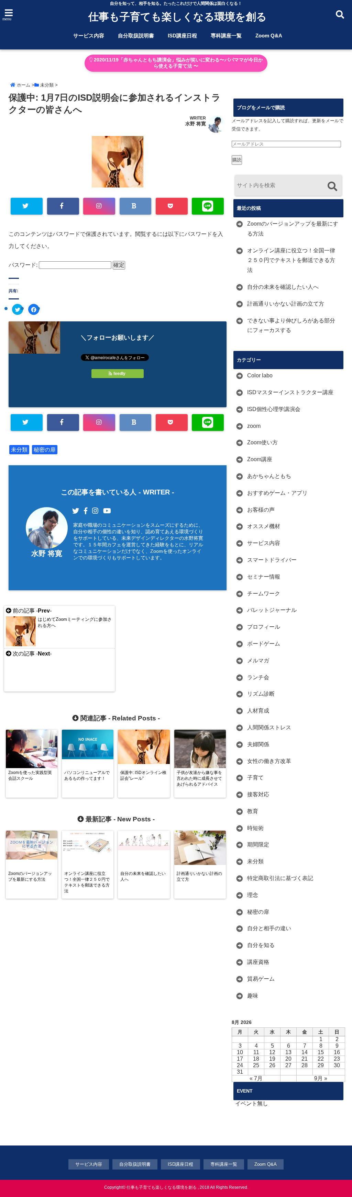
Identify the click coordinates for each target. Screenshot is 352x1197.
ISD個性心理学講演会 (273, 409)
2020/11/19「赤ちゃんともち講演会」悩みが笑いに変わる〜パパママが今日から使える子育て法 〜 (177, 63)
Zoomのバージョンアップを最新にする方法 (292, 229)
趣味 (252, 996)
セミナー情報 (263, 577)
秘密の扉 (45, 450)
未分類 (19, 450)
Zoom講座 (259, 459)
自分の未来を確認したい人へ (283, 287)
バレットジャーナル (272, 610)
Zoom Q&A (268, 35)
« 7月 (256, 1078)
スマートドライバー (272, 560)
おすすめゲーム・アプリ (277, 493)
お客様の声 (261, 510)
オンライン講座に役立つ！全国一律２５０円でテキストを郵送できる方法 (291, 260)
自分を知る (261, 945)
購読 (236, 159)
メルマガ (258, 660)
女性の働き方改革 (269, 761)
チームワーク (263, 593)
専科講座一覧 (226, 35)
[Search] (332, 186)
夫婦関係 (258, 744)
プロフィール (263, 627)
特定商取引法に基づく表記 (280, 878)
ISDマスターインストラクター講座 (290, 392)
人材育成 (258, 711)
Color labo (260, 375)
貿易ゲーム (261, 979)
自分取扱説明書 (136, 35)
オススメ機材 (263, 526)
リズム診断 (261, 694)
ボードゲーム (263, 644)
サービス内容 (88, 35)
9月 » (320, 1078)
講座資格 (258, 962)
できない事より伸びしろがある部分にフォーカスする (291, 325)
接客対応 (258, 794)
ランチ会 (258, 677)
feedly (119, 373)
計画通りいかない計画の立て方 (285, 304)
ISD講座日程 (182, 35)
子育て (255, 777)
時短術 (255, 828)
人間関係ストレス (269, 727)
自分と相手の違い (269, 928)
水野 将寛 (195, 123)
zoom (254, 426)
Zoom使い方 (262, 442)
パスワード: (24, 265)
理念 (252, 895)
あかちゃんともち (269, 476)
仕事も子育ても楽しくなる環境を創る (177, 16)
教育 (252, 811)
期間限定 (258, 844)
